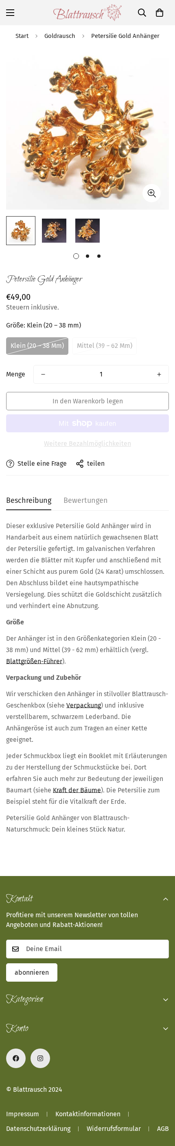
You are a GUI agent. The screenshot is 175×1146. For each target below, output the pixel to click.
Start (21, 36)
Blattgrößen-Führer (34, 661)
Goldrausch (59, 36)
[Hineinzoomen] (151, 193)
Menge (15, 374)
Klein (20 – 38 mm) (37, 346)
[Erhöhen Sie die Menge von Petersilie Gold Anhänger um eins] (159, 374)
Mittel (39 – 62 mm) (104, 346)
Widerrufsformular (114, 1129)
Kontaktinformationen (87, 1114)
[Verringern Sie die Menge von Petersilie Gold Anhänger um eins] (43, 374)
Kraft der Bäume (77, 790)
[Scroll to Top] (160, 1103)
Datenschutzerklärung (38, 1129)
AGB (163, 1129)
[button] (159, 12)
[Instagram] (40, 1058)
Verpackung (83, 705)
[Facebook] (16, 1058)
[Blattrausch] (87, 12)
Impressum (22, 1114)
